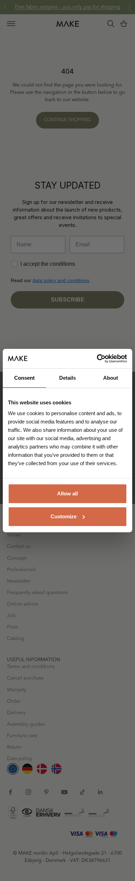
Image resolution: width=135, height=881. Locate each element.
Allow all (67, 493)
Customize (63, 516)
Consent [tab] (24, 378)
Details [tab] (67, 378)
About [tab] (110, 378)
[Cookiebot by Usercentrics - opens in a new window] (97, 358)
